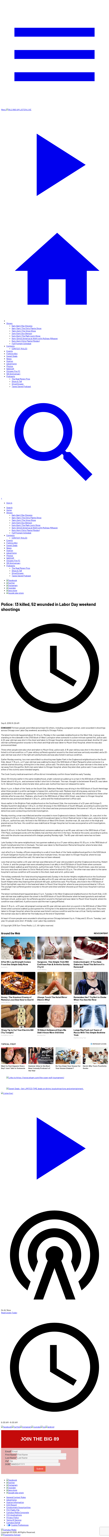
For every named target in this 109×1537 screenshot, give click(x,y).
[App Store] (11, 590)
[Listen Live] (54, 1147)
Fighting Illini (12, 353)
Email (8, 1451)
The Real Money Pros (21, 379)
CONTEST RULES (19, 348)
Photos (9, 366)
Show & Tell (17, 381)
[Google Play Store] (15, 593)
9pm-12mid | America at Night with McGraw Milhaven (35, 338)
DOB (8, 1464)
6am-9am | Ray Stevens (22, 326)
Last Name (11, 1458)
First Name (11, 1455)
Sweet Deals (11, 356)
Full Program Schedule (21, 343)
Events (9, 351)
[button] (13, 1060)
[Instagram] (12, 585)
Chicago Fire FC (13, 371)
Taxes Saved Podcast (21, 386)
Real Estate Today (9, 1312)
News (9, 358)
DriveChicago (18, 384)
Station (9, 361)
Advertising (11, 363)
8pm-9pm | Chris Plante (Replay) (26, 341)
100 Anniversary (13, 373)
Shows (9, 323)
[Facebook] (11, 580)
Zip (7, 1461)
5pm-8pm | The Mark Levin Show (26, 336)
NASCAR (10, 368)
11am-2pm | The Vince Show (24, 331)
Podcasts (10, 376)
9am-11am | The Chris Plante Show (26, 328)
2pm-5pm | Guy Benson (22, 333)
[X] (10, 583)
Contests (10, 346)
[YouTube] (11, 588)
